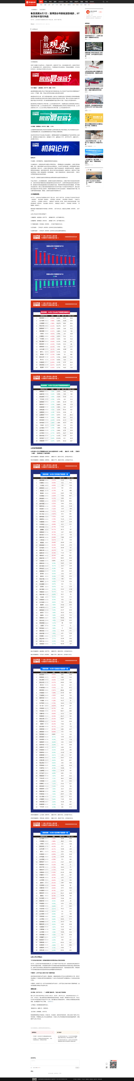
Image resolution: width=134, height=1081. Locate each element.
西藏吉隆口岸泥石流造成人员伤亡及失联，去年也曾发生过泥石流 (94, 54)
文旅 (74, 4)
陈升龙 (86, 75)
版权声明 (95, 1079)
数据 (77, 4)
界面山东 (32, 24)
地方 (65, 4)
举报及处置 (100, 1079)
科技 (41, 4)
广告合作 (83, 1079)
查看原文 (50, 1001)
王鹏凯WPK (90, 146)
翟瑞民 (86, 110)
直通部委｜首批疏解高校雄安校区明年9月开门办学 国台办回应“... (94, 107)
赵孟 (86, 58)
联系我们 (79, 1079)
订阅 (100, 11)
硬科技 (69, 4)
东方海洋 (43, 9)
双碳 (85, 4)
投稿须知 (91, 1079)
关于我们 (75, 1079)
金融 (45, 4)
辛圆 (86, 127)
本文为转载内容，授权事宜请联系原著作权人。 (41, 1027)
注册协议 (87, 1079)
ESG (81, 4)
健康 (61, 4)
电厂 (89, 4)
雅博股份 (35, 9)
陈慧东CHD (87, 164)
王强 (86, 39)
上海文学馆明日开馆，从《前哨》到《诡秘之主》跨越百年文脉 (94, 142)
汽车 (57, 4)
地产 (53, 4)
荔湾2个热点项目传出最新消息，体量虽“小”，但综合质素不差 (94, 182)
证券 (49, 4)
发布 (77, 1067)
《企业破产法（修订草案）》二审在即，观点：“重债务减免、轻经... (94, 161)
